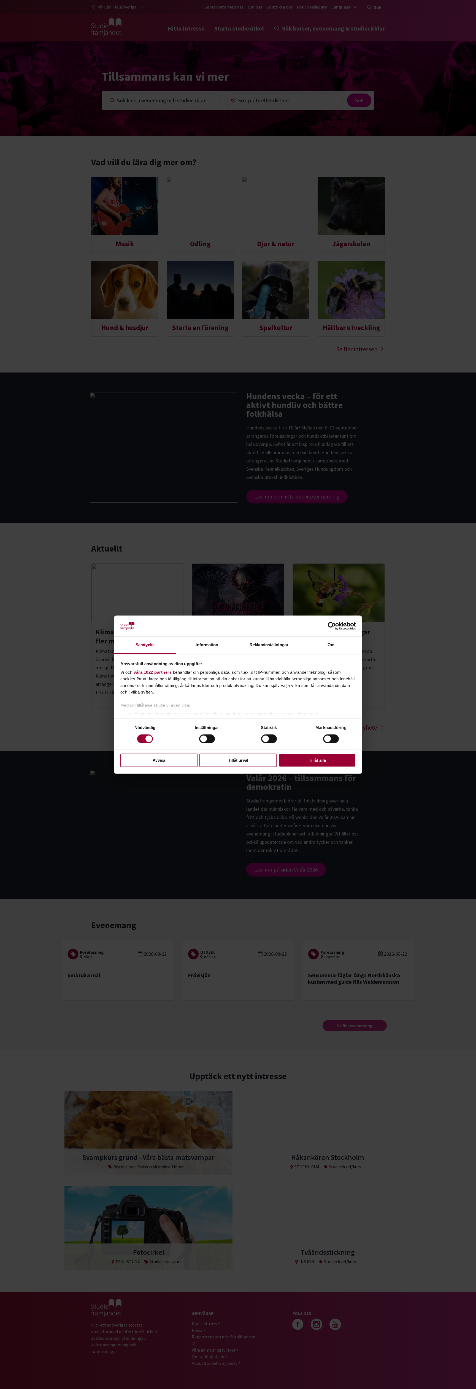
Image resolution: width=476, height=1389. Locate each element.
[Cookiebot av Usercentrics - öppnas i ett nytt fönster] (332, 626)
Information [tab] (207, 645)
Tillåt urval (238, 760)
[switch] (207, 738)
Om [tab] (331, 645)
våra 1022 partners (153, 672)
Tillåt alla (317, 760)
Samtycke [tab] (145, 645)
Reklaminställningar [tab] (269, 645)
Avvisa (159, 760)
